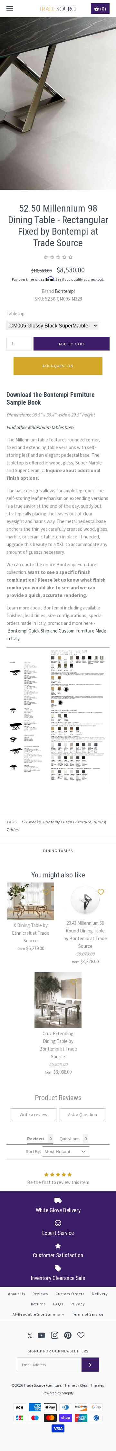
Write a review (33, 1114)
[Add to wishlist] (46, 890)
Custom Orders (69, 1293)
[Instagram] (54, 1335)
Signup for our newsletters (58, 1351)
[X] (30, 1335)
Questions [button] (70, 1138)
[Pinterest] (68, 1335)
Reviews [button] (35, 1138)
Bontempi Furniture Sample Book (50, 398)
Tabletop (15, 313)
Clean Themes (92, 1385)
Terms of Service (87, 1314)
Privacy (78, 1304)
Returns (38, 1304)
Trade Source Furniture (42, 1385)
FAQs (58, 1304)
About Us (16, 1293)
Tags (11, 821)
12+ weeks (31, 821)
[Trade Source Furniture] (58, 8)
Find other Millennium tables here (39, 427)
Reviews (40, 1293)
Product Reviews (58, 1098)
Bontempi (65, 291)
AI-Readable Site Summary (38, 1314)
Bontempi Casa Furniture (67, 821)
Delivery (100, 1293)
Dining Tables (58, 850)
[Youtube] (41, 1335)
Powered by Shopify (58, 1393)
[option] (58, 103)
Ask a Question (58, 365)
